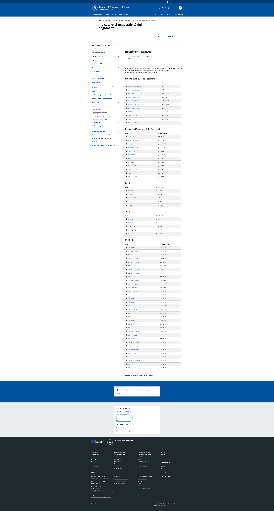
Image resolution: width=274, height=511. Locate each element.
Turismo (116, 466)
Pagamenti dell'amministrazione (127, 20)
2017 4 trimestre (132, 335)
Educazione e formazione (144, 452)
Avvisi (162, 457)
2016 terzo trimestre (133, 346)
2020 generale (131, 266)
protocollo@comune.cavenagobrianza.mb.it (101, 497)
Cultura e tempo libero (119, 454)
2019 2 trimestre (132, 288)
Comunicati (164, 454)
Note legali (140, 481)
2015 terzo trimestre (133, 364)
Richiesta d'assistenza (119, 483)
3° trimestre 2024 (132, 115)
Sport (161, 14)
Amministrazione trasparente (145, 476)
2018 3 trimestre (132, 313)
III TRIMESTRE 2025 (132, 151)
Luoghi (163, 466)
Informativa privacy (142, 479)
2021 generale (131, 247)
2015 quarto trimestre (133, 368)
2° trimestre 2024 (132, 119)
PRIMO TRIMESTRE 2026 (134, 90)
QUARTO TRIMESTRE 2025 (134, 97)
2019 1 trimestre (132, 284)
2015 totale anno (132, 353)
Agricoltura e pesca (142, 466)
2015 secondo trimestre (133, 360)
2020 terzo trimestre (133, 277)
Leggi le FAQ (117, 476)
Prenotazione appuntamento (121, 479)
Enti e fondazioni (95, 459)
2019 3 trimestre (132, 291)
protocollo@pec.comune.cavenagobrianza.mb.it (102, 492)
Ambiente (140, 459)
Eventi (162, 469)
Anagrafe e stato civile (119, 452)
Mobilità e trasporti (118, 468)
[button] (174, 2)
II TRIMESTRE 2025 (132, 155)
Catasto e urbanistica (119, 464)
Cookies (139, 483)
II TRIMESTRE (131, 137)
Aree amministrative (95, 454)
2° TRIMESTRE (131, 201)
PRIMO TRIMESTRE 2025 (134, 108)
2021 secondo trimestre (133, 258)
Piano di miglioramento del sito (145, 488)
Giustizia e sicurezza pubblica (144, 454)
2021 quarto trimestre (133, 251)
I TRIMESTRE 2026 (132, 140)
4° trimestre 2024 (132, 166)
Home (100, 20)
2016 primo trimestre (133, 339)
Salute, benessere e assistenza (145, 461)
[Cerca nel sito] (180, 8)
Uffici (92, 457)
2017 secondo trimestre (133, 328)
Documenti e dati (95, 466)
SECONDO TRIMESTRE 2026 (135, 86)
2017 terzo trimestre (133, 331)
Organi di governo (95, 452)
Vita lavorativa (117, 457)
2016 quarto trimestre (133, 350)
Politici (92, 461)
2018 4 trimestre (132, 317)
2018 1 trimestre (132, 306)
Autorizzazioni (141, 464)
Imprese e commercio (119, 459)
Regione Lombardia (95, 1)
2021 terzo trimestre (133, 255)
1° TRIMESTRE (131, 205)
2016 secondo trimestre (133, 342)
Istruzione (154, 14)
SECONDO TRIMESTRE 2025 (135, 105)
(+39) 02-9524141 (97, 486)
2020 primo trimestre (133, 269)
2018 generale (131, 302)
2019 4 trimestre (132, 295)
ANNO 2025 (130, 94)
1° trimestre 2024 (132, 123)
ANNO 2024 (130, 112)
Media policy (94, 504)
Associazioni (168, 14)
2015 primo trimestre (133, 357)
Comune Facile (163, 505)
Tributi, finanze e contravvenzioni (145, 457)
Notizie (163, 452)
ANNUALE (130, 191)
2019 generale (131, 298)
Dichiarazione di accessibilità (144, 486)
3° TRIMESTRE (131, 198)
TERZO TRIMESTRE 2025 (134, 101)
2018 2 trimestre (132, 309)
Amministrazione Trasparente (110, 20)
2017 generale (131, 320)
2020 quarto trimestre (133, 280)
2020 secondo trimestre (133, 273)
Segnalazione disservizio (120, 481)
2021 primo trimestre (133, 262)
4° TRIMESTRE (131, 194)
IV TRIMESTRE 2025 (132, 148)
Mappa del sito (125, 504)
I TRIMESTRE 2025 (132, 158)
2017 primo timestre (133, 324)
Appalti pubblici (117, 461)
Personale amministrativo (97, 464)
